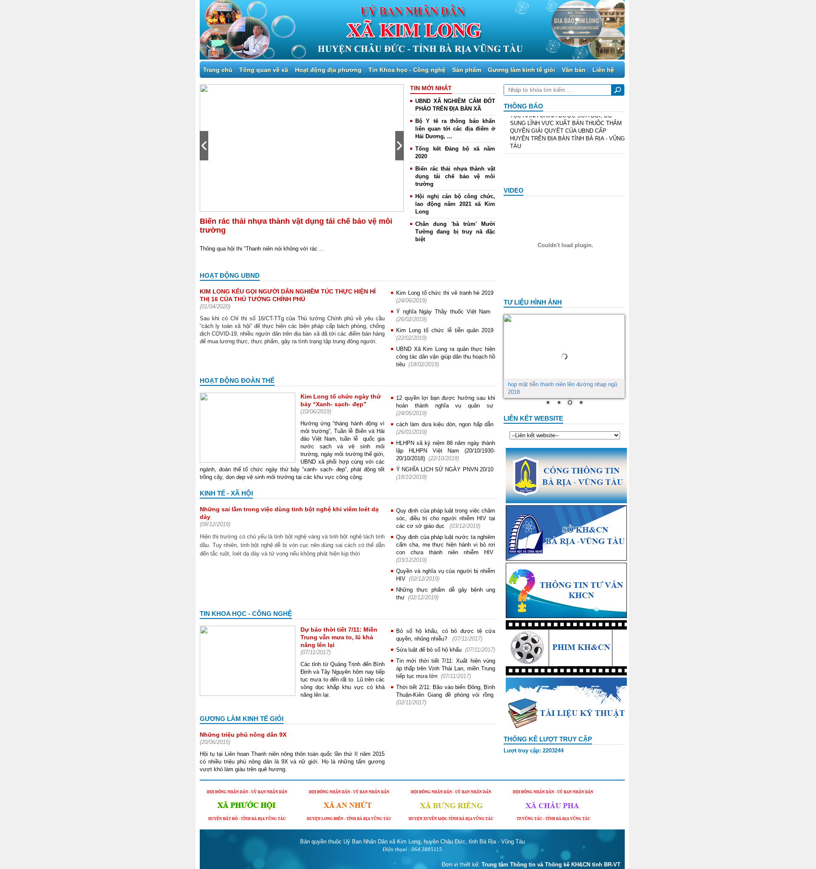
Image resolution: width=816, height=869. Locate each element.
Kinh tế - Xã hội (226, 493)
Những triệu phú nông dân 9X (243, 734)
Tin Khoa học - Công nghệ (406, 69)
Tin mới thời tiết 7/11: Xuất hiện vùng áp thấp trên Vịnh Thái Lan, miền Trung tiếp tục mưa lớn (445, 668)
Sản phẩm (466, 69)
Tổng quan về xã (263, 69)
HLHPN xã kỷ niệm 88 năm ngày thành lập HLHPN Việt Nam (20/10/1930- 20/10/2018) (445, 451)
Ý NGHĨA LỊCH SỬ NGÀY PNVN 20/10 (444, 469)
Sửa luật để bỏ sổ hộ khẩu (429, 650)
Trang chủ (217, 69)
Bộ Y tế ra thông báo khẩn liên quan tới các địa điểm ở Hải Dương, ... (455, 129)
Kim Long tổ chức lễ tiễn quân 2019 (444, 330)
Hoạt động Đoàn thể (237, 380)
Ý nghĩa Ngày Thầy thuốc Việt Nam (444, 311)
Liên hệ (603, 69)
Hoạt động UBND (230, 275)
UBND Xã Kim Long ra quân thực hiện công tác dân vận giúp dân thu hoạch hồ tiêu (445, 357)
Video (514, 190)
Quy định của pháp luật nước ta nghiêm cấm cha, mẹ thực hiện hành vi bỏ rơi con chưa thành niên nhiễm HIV (445, 545)
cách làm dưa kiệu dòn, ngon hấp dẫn (444, 424)
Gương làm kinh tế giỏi (521, 69)
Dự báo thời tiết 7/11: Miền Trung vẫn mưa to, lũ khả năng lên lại (338, 637)
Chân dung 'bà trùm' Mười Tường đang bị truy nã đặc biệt (455, 231)
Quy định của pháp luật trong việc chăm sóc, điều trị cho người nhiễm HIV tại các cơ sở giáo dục (445, 518)
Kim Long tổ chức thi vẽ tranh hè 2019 (444, 293)
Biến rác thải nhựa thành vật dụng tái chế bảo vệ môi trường (455, 176)
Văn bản (574, 69)
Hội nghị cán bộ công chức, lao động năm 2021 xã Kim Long (455, 204)
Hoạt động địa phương (328, 69)
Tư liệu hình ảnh (533, 302)
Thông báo (523, 106)
